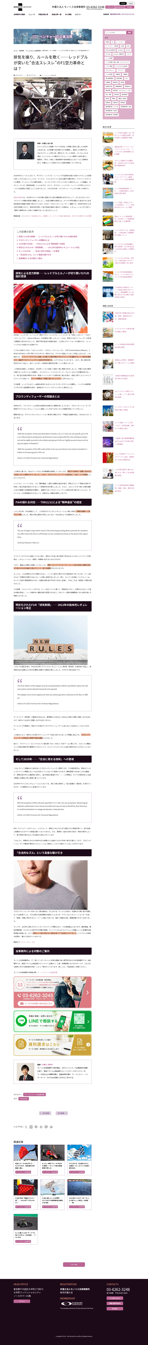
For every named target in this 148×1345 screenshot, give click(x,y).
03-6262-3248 (118, 1289)
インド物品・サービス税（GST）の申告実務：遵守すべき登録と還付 (124, 425)
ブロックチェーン (110, 70)
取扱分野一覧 (56, 14)
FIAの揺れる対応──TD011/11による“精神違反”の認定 (42, 243)
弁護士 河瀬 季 (47, 1064)
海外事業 (116, 94)
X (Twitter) (120, 50)
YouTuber (108, 54)
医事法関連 (119, 78)
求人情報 (68, 14)
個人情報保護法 (109, 78)
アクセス (22, 1301)
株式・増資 (108, 94)
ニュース (31, 14)
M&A (128, 46)
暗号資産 (108, 90)
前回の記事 (18, 197)
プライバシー (120, 70)
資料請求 (129, 7)
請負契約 (123, 102)
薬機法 (113, 98)
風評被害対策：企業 (126, 106)
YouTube (128, 50)
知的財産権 (124, 94)
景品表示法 (128, 86)
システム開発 (109, 66)
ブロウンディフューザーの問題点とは (34, 240)
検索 (129, 32)
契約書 (122, 82)
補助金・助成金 (122, 98)
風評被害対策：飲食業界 (112, 114)
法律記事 (106, 14)
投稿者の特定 (109, 86)
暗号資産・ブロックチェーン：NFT (122, 90)
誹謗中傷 (115, 102)
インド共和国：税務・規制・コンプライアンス (117, 62)
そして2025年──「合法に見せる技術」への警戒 (39, 251)
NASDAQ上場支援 (110, 50)
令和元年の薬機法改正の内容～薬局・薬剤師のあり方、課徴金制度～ (124, 316)
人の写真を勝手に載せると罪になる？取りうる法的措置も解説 (124, 472)
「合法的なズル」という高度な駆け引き (35, 254)
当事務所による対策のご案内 (30, 258)
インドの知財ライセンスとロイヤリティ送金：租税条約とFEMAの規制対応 (124, 457)
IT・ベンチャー (120, 42)
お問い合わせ (110, 7)
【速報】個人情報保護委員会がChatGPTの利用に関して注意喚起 (124, 441)
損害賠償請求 (118, 86)
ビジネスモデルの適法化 (121, 66)
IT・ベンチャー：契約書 (112, 46)
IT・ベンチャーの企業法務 (49, 75)
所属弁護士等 (43, 14)
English (131, 3)
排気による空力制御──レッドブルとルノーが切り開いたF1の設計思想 (48, 236)
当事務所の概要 (19, 14)
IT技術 (122, 46)
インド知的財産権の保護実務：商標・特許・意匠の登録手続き (124, 488)
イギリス (129, 54)
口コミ (126, 78)
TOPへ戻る (74, 1265)
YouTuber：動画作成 (118, 54)
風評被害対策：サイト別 (112, 106)
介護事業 (117, 74)
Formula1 (23, 1098)
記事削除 (108, 102)
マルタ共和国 (109, 74)
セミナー (78, 14)
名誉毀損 (108, 82)
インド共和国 (109, 58)
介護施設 (125, 74)
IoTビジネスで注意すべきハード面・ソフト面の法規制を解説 (124, 394)
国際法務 (115, 82)
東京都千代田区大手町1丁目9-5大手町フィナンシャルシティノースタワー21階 (28, 1292)
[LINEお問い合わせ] (120, 7)
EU (112, 42)
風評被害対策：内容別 (111, 110)
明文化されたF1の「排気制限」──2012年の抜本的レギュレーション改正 (49, 247)
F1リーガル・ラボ (28, 942)
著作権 (107, 98)
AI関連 (107, 42)
